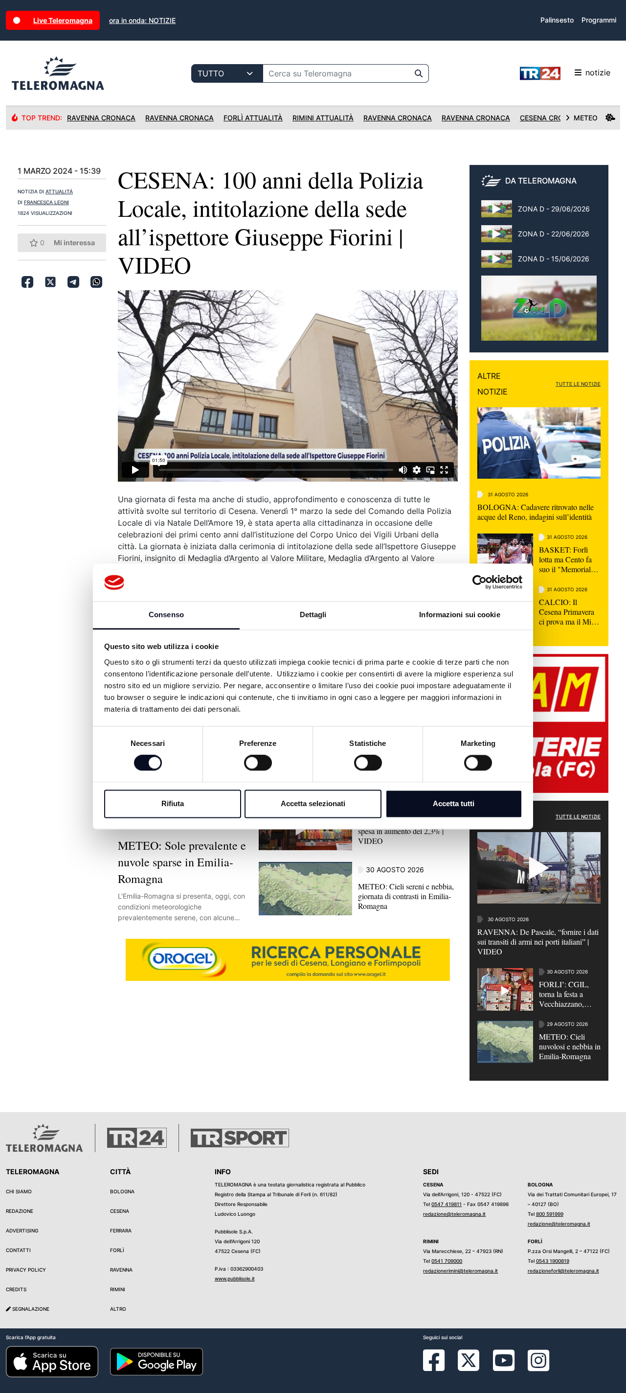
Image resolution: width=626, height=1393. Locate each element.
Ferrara (121, 1230)
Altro (118, 1309)
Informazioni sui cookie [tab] (459, 614)
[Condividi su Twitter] (50, 282)
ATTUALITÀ (59, 191)
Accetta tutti (453, 803)
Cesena (119, 1211)
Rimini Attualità (323, 118)
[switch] (258, 763)
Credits (16, 1289)
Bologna (122, 1191)
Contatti (18, 1250)
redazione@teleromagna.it (454, 1214)
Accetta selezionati (313, 803)
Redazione (19, 1211)
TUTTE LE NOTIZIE (578, 384)
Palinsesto (557, 20)
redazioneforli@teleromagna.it (563, 1271)
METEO (586, 118)
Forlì (117, 1250)
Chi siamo (19, 1191)
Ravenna (121, 1270)
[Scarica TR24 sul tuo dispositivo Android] (156, 1361)
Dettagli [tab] (313, 614)
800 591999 (549, 1214)
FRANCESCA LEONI (46, 202)
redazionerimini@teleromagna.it (460, 1271)
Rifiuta (172, 803)
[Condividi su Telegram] (73, 282)
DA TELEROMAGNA (541, 181)
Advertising (22, 1230)
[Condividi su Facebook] (27, 282)
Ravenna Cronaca (101, 118)
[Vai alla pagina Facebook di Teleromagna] (439, 1367)
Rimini (117, 1289)
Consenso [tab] (166, 614)
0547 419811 (446, 1204)
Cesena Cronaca (551, 118)
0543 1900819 (552, 1261)
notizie (597, 72)
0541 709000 (446, 1261)
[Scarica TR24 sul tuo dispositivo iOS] (52, 1361)
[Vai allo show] (539, 313)
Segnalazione (30, 1309)
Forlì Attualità (253, 118)
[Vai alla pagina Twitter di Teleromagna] (468, 1360)
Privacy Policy (26, 1270)
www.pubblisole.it (235, 1278)
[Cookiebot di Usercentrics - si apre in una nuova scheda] (479, 582)
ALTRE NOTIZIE (492, 383)
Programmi (598, 20)
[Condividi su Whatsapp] (96, 282)
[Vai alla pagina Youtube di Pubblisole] (503, 1367)
